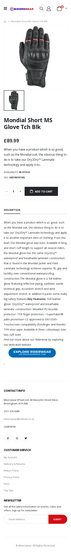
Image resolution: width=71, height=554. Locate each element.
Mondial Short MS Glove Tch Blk (28, 123)
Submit (57, 519)
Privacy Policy (11, 477)
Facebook (8, 438)
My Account (10, 457)
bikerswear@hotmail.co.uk (19, 419)
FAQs (7, 483)
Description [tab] (12, 210)
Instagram (17, 438)
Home (5, 21)
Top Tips (8, 490)
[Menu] (5, 8)
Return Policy (11, 470)
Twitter (26, 438)
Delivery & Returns (14, 464)
